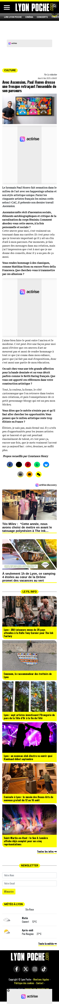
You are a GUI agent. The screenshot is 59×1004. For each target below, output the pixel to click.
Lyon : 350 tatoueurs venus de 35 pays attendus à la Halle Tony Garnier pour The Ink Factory (28, 633)
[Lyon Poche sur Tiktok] (43, 971)
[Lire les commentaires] (39, 474)
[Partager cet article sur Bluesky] (46, 465)
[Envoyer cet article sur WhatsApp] (37, 465)
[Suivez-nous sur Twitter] (25, 971)
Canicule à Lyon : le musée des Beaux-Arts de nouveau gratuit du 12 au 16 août (28, 798)
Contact (39, 983)
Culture (10, 70)
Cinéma (29, 17)
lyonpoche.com (30, 988)
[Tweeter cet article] (19, 465)
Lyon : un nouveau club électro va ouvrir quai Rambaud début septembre (28, 757)
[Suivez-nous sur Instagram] (34, 971)
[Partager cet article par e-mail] (29, 474)
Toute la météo (46, 943)
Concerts (42, 17)
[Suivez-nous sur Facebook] (16, 971)
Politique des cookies (24, 983)
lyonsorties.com (43, 988)
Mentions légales (41, 979)
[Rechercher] (54, 6)
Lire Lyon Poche (13, 17)
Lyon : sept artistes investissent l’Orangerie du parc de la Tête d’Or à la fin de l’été (29, 716)
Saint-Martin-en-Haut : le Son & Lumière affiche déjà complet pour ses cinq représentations (26, 841)
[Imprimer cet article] (20, 474)
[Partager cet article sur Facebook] (10, 465)
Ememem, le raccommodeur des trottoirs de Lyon (28, 675)
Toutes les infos (45, 851)
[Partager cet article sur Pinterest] (28, 465)
